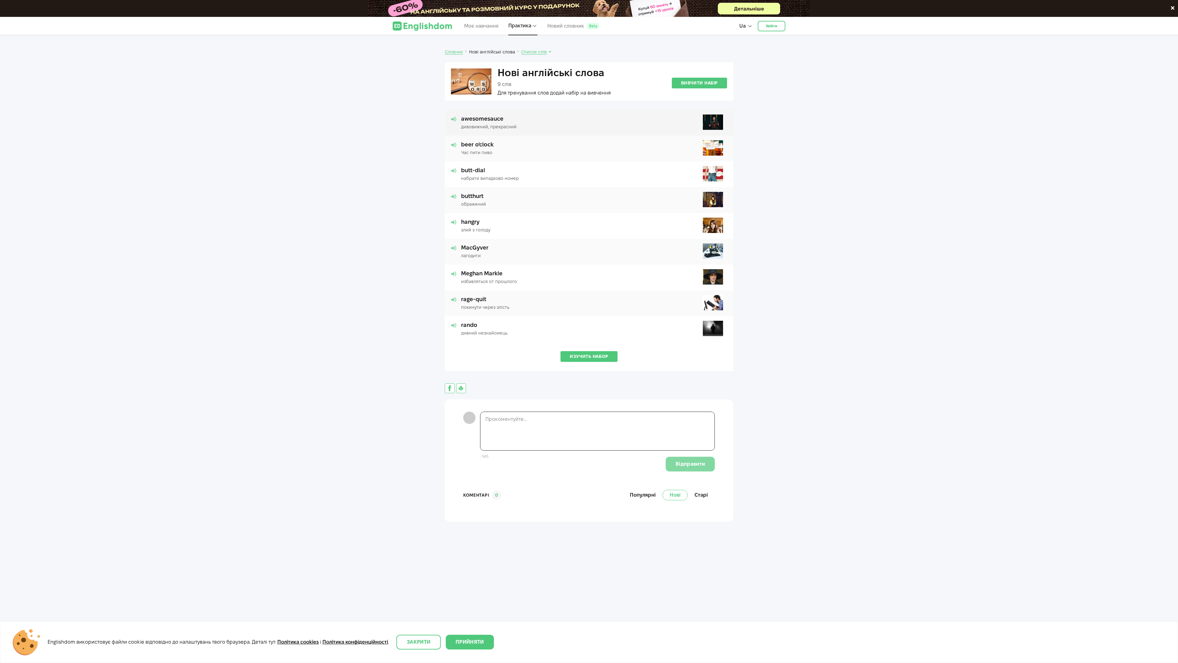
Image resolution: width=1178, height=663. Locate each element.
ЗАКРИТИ (418, 642)
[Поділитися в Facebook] (450, 388)
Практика (519, 25)
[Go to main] (422, 26)
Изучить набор (589, 356)
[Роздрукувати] (461, 388)
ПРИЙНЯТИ (470, 642)
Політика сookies (298, 642)
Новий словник (572, 26)
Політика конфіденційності (355, 642)
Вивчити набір (699, 82)
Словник (454, 51)
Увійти (772, 26)
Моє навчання (481, 26)
